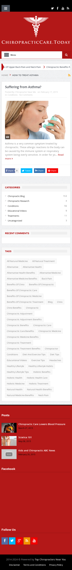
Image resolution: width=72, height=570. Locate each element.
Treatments (13, 215)
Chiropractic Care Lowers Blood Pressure (41, 424)
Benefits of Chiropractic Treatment (25, 302)
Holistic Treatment (38, 383)
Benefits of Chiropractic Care (22, 290)
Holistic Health (14, 377)
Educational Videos (17, 210)
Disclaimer (14, 565)
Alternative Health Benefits (21, 272)
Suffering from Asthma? (23, 87)
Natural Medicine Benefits (20, 395)
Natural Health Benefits (39, 389)
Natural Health (14, 389)
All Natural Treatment (43, 261)
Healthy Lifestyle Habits (40, 366)
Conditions (13, 94)
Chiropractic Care (42, 325)
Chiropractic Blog (16, 196)
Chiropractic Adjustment (19, 313)
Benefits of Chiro (15, 284)
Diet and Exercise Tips (34, 354)
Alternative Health (32, 267)
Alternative (12, 267)
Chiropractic (32, 307)
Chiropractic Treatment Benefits (23, 348)
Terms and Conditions (34, 565)
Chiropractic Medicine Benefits (23, 337)
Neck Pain (43, 395)
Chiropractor (51, 348)
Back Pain (47, 278)
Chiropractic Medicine (50, 331)
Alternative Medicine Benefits (22, 278)
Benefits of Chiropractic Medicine (24, 296)
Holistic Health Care (37, 377)
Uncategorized (15, 220)
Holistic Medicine (15, 383)
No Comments (26, 94)
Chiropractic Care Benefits (20, 331)
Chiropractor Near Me (25, 92)
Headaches (55, 360)
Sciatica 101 (25, 437)
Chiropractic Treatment (19, 342)
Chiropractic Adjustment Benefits (24, 319)
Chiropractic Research (18, 200)
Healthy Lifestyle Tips (18, 372)
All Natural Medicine (17, 261)
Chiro (59, 302)
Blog (50, 302)
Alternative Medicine (50, 272)
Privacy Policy (56, 565)
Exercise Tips (38, 360)
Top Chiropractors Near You (50, 559)
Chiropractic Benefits (18, 325)
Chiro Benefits (14, 307)
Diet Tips (54, 354)
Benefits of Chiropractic (41, 284)
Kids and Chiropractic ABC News (36, 450)
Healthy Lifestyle (15, 366)
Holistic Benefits (41, 372)
